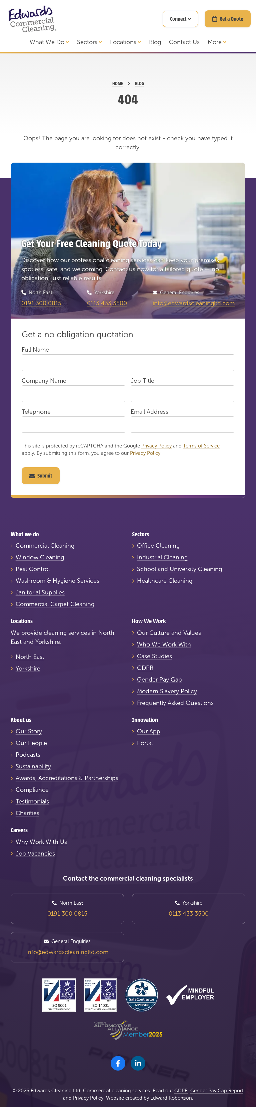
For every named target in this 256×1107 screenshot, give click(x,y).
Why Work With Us (41, 842)
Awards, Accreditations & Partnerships (67, 778)
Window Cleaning (40, 557)
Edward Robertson (171, 1098)
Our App (148, 731)
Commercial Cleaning (45, 545)
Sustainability (33, 766)
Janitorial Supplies (40, 592)
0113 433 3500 (107, 303)
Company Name (44, 380)
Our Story (29, 731)
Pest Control (33, 569)
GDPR (145, 668)
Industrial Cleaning (162, 557)
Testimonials (32, 801)
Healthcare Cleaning (164, 580)
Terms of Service (201, 445)
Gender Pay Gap (159, 679)
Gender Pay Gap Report (216, 1090)
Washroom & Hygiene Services (57, 580)
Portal (145, 743)
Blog (155, 42)
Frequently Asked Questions (175, 703)
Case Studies (154, 656)
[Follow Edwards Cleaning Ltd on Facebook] (118, 1063)
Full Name (35, 349)
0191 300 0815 (41, 303)
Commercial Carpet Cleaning (55, 604)
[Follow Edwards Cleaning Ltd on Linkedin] (138, 1063)
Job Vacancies (35, 853)
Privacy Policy (156, 445)
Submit (44, 476)
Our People (31, 743)
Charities (27, 813)
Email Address (149, 411)
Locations (123, 42)
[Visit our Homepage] (32, 18)
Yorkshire (47, 641)
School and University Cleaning (179, 569)
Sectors (87, 42)
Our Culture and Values (169, 632)
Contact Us (184, 42)
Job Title (142, 380)
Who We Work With (164, 644)
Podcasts (28, 754)
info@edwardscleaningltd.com (194, 303)
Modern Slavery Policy (167, 691)
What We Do (47, 42)
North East (30, 657)
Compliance (32, 789)
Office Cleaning (158, 545)
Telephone (36, 411)
